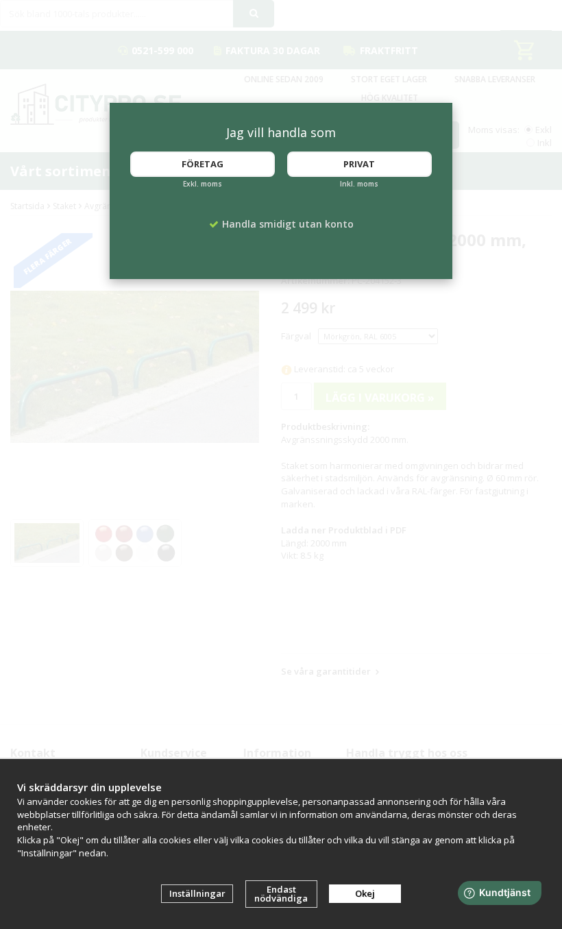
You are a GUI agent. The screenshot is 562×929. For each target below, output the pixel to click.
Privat (359, 164)
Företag (202, 164)
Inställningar (197, 893)
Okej (365, 893)
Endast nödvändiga (281, 893)
